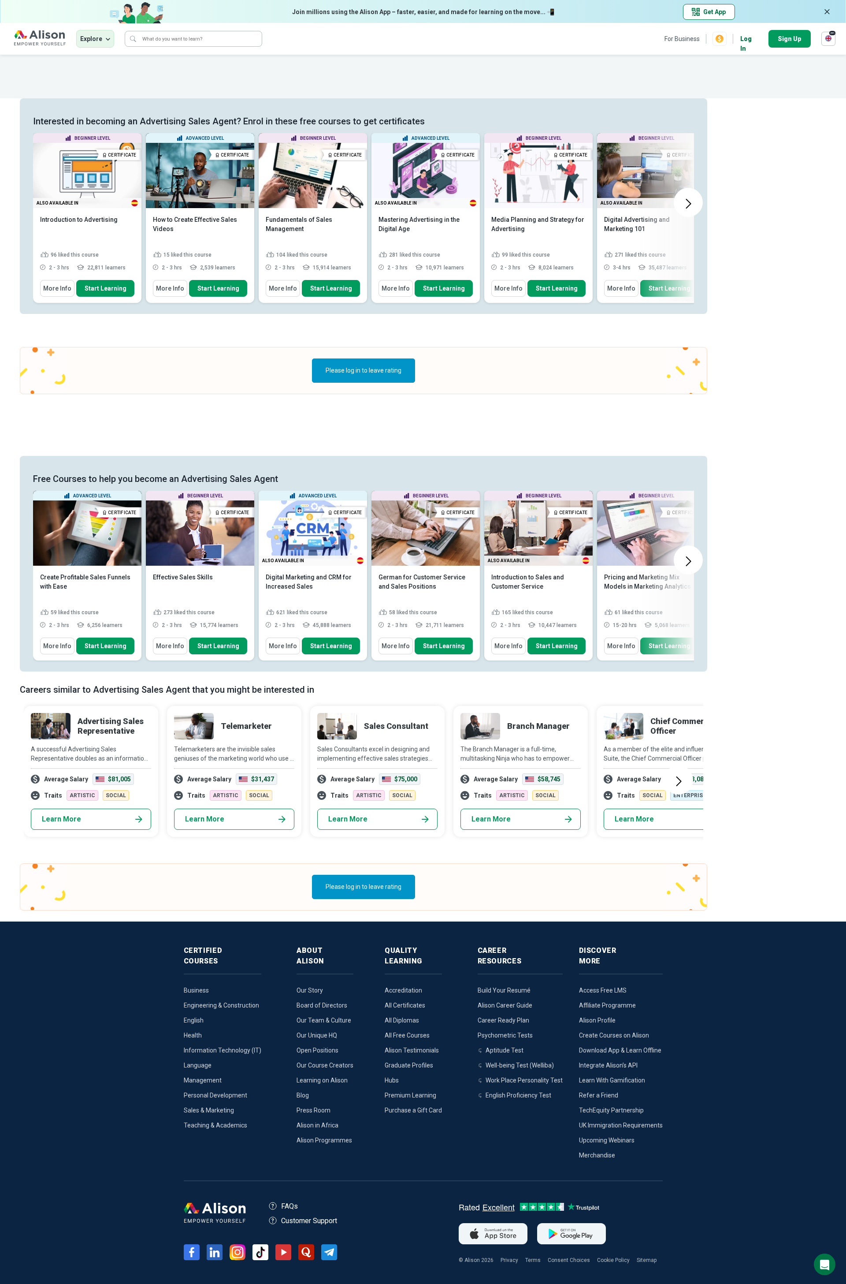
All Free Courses (407, 1035)
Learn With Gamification (612, 1080)
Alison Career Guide (505, 1005)
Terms (533, 1260)
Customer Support (309, 1221)
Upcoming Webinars (606, 1140)
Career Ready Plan (503, 1020)
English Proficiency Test (518, 1095)
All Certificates (405, 1005)
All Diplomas (402, 1020)
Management (203, 1080)
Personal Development (215, 1095)
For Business (682, 38)
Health (193, 1035)
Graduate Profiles (409, 1065)
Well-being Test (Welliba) (520, 1065)
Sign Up (789, 38)
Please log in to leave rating (363, 370)
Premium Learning (410, 1095)
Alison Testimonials (412, 1050)
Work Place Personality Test (524, 1080)
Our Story (310, 990)
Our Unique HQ (317, 1035)
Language (198, 1065)
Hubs (392, 1080)
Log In (746, 39)
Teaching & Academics (215, 1125)
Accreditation (403, 990)
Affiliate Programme (607, 1005)
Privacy (509, 1260)
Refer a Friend (598, 1095)
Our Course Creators (325, 1065)
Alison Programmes (324, 1140)
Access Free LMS (603, 990)
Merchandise (597, 1155)
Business (196, 990)
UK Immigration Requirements (621, 1125)
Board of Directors (322, 1005)
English (194, 1020)
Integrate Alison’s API (608, 1065)
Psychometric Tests (505, 1035)
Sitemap (647, 1260)
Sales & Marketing (209, 1110)
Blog (303, 1095)
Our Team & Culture (324, 1020)
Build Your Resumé (504, 990)
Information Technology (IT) (222, 1050)
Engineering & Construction (221, 1005)
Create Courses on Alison (614, 1035)
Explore (91, 38)
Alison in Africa (317, 1125)
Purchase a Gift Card (413, 1110)
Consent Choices (569, 1260)
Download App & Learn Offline (620, 1050)
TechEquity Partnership (611, 1110)
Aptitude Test (504, 1050)
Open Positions (317, 1050)
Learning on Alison (322, 1080)
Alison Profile (597, 1020)
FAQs (289, 1206)
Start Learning (105, 288)
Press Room (313, 1110)
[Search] (133, 39)
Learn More (61, 819)
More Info (57, 288)
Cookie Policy (613, 1260)
